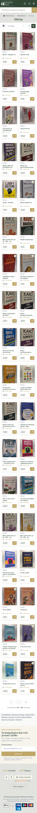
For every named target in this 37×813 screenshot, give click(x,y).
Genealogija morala (24, 92)
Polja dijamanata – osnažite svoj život (9, 463)
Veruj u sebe (24, 573)
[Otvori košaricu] (34, 4)
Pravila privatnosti (12, 801)
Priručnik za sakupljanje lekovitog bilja (8, 130)
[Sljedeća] (25, 702)
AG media (29, 797)
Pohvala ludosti (9, 91)
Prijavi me (18, 754)
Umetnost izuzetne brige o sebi (27, 425)
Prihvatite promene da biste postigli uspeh (9, 389)
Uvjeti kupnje (18, 786)
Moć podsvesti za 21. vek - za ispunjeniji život (26, 537)
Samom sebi (24, 55)
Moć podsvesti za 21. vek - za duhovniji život (9, 537)
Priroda (7, 132)
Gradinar (23, 610)
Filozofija (25, 58)
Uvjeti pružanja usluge (24, 801)
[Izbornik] (25, 4)
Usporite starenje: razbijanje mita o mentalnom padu (26, 463)
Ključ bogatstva (26, 202)
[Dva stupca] (33, 26)
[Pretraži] (34, 10)
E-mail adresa (6, 745)
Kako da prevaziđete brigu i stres (27, 167)
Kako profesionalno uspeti (25, 352)
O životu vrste (25, 647)
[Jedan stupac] (29, 26)
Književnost (8, 613)
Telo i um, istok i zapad (9, 499)
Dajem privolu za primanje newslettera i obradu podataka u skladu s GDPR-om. (18, 759)
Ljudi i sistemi (8, 202)
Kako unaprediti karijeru (9, 314)
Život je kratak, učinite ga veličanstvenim (9, 352)
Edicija (5, 52)
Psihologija (8, 58)
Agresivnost (25, 128)
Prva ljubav (7, 610)
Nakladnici (21, 16)
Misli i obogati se (9, 55)
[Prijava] (29, 4)
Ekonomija (8, 650)
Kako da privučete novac (27, 684)
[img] (15, 34)
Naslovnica (10, 16)
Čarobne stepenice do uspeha (27, 277)
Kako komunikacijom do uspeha (26, 315)
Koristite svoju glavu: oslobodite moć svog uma (9, 574)
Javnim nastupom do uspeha (27, 499)
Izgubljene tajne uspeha (8, 277)
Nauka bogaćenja (26, 239)
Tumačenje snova (9, 684)
